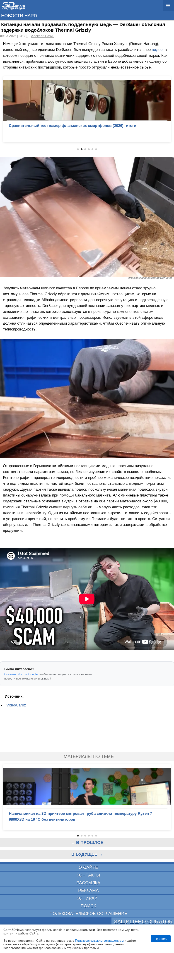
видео (157, 49)
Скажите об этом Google (21, 674)
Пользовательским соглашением (99, 940)
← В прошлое (87, 842)
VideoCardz (16, 705)
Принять (161, 939)
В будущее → (87, 854)
